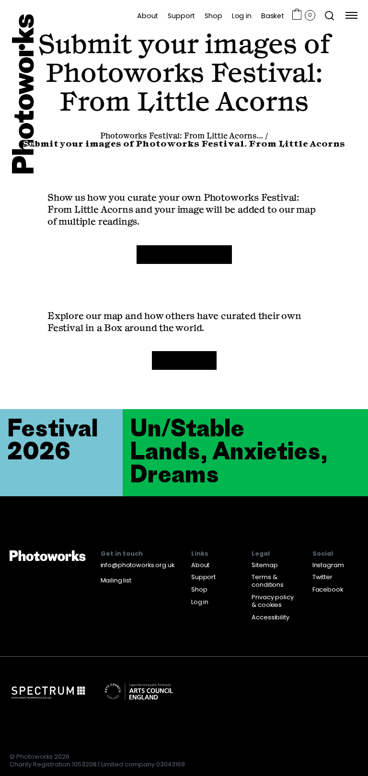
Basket (272, 15)
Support (181, 15)
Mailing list (116, 580)
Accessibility (270, 617)
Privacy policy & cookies (272, 601)
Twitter (322, 577)
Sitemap (264, 565)
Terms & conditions (268, 581)
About (147, 15)
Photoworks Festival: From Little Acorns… (181, 136)
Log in (242, 15)
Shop (213, 15)
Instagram (328, 565)
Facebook (327, 589)
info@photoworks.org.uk (137, 565)
